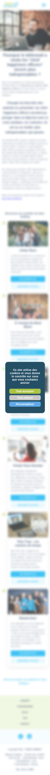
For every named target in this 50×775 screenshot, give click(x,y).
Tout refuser (25, 397)
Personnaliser (25, 404)
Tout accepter (25, 391)
